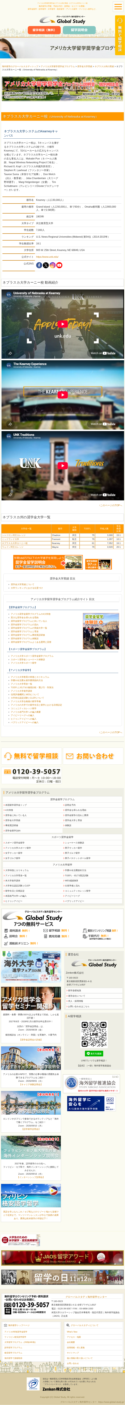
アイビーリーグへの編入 (22, 715)
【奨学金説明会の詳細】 (31, 1039)
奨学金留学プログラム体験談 (25, 638)
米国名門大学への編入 (16, 896)
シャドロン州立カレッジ (13, 535)
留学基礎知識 (74, 990)
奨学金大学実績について (22, 584)
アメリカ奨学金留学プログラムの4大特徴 (30, 614)
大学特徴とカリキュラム (17, 870)
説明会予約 (70, 805)
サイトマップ (73, 1353)
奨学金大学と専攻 (73, 820)
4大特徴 (9, 810)
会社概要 (71, 1342)
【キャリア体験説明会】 (31, 1084)
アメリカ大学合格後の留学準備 (26, 701)
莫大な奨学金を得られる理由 (25, 617)
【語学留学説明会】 (31, 1129)
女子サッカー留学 (13, 853)
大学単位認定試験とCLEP (17, 885)
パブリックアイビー (74, 901)
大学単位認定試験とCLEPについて (27, 698)
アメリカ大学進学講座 (21, 691)
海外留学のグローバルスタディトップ (20, 66)
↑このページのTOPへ (110, 505)
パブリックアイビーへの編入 (25, 722)
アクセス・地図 (74, 1337)
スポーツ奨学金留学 (15, 842)
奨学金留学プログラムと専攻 (25, 631)
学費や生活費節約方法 (75, 870)
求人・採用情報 (75, 1001)
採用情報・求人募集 (76, 1347)
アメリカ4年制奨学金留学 (15, 1332)
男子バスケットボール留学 (78, 858)
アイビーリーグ (72, 896)
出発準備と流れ (72, 885)
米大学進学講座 (12, 880)
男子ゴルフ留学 (72, 853)
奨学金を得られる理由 (75, 810)
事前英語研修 (11, 825)
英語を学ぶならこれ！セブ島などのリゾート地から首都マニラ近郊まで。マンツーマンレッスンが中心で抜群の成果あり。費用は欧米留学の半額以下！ (31, 1215)
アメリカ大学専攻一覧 (21, 684)
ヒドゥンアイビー (13, 901)
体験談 (68, 825)
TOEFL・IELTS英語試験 (76, 875)
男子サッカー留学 (73, 848)
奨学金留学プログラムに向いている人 (29, 621)
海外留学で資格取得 (13, 1358)
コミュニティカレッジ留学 (23, 708)
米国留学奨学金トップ (16, 805)
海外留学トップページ (19, 1325)
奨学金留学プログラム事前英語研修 (28, 635)
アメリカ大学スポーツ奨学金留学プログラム (32, 656)
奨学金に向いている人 (16, 815)
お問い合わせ (73, 1363)
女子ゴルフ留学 (12, 858)
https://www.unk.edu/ (47, 257)
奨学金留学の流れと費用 (76, 815)
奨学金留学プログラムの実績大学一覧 (29, 628)
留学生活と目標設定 (15, 891)
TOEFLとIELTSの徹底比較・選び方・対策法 (32, 687)
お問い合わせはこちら (78, 1006)
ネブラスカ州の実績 (104, 66)
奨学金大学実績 (84, 66)
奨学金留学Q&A (12, 830)
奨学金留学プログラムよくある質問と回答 (31, 642)
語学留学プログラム (13, 1347)
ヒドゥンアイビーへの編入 (23, 719)
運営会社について (76, 996)
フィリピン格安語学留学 (15, 1337)
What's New (72, 1332)
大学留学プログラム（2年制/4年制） (20, 1342)
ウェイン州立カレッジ (12, 547)
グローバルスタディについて (84, 1325)
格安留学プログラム (13, 1353)
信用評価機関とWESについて (25, 694)
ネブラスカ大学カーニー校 (15, 543)
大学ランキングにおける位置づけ (27, 588)
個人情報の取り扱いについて (80, 1358)
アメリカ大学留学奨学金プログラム (58, 66)
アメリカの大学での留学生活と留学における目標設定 (36, 705)
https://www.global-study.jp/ (111, 1402)
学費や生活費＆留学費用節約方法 (27, 680)
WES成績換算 (71, 880)
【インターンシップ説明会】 (31, 1177)
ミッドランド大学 (10, 539)
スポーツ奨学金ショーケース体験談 (28, 659)
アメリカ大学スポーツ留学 (23, 663)
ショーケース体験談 (74, 842)
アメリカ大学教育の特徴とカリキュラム (30, 677)
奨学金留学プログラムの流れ (25, 624)
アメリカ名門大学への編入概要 (26, 712)
